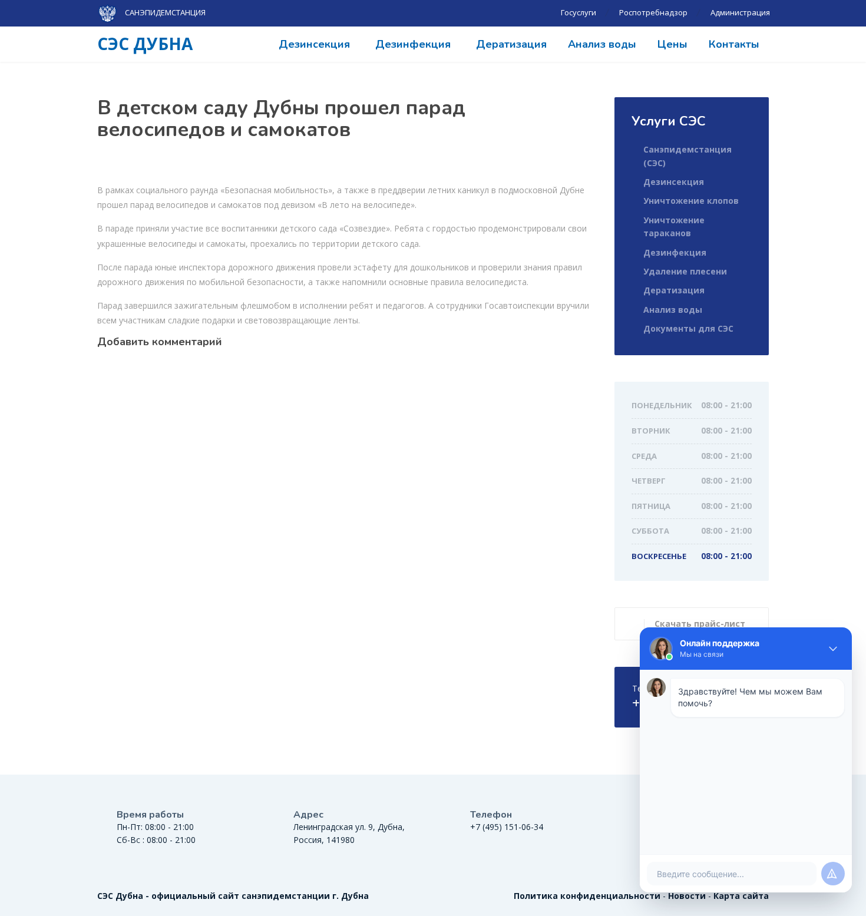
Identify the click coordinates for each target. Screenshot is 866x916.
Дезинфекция (413, 44)
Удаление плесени (685, 271)
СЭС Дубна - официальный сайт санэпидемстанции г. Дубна (233, 895)
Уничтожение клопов (691, 200)
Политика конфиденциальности (587, 895)
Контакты (734, 44)
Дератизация (511, 44)
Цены (672, 44)
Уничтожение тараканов (674, 226)
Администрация (740, 12)
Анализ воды (602, 44)
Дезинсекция (314, 44)
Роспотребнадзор (653, 12)
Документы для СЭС (688, 328)
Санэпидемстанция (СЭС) (687, 156)
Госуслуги (578, 12)
